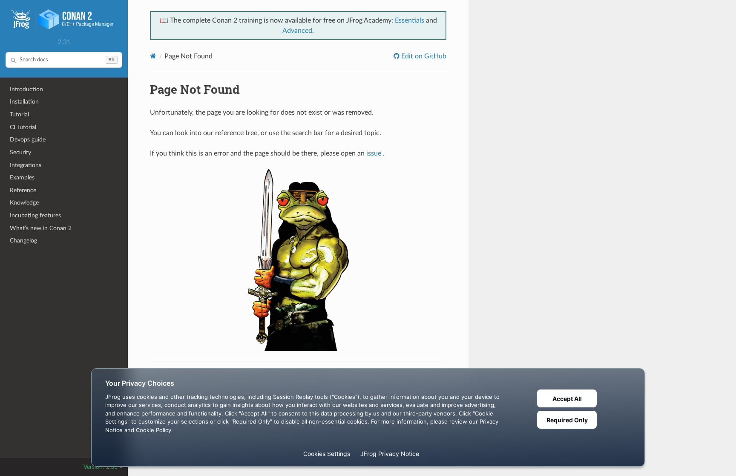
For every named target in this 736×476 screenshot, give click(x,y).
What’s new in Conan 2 (41, 228)
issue (373, 153)
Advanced (297, 30)
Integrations (25, 165)
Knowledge (24, 202)
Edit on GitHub (423, 56)
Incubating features (35, 215)
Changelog (23, 240)
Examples (22, 177)
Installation (24, 101)
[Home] (153, 56)
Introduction (26, 89)
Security (20, 152)
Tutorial (19, 114)
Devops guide (28, 139)
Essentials (409, 20)
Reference (23, 190)
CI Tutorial (23, 127)
